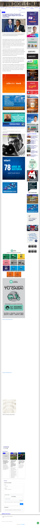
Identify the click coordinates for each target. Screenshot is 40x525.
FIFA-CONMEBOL (23, 8)
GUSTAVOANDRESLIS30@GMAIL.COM (13, 127)
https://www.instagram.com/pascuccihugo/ (9, 414)
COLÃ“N (20, 10)
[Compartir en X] (5, 448)
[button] (36, 0)
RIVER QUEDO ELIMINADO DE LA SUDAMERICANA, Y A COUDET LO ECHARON (6, 462)
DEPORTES (28, 7)
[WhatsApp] (37, 0)
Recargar (21, 500)
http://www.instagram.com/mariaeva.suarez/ (8, 111)
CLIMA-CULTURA (32, 8)
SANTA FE (6, 8)
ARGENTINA (2, 7)
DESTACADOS (18, 7)
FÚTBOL (9, 7)
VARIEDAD (36, 7)
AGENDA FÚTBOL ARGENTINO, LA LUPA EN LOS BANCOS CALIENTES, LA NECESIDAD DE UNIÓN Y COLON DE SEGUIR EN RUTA (13, 463)
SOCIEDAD (13, 7)
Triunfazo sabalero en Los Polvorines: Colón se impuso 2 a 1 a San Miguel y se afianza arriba (21, 462)
